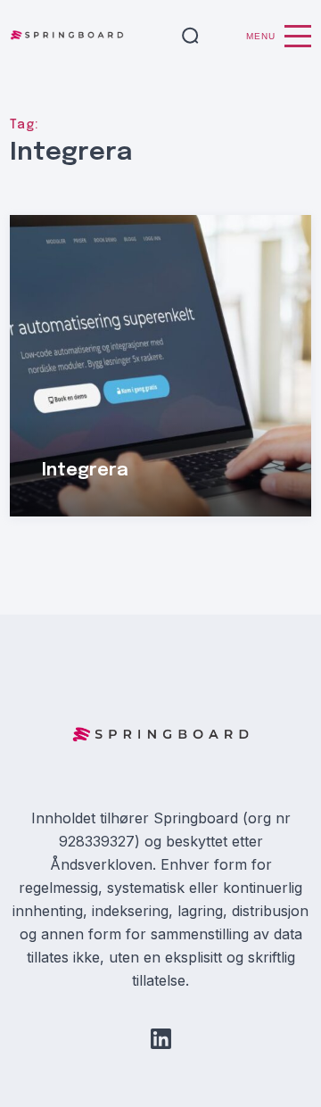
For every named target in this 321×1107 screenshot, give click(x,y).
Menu (261, 36)
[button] (190, 36)
